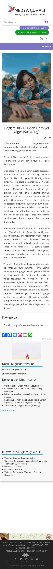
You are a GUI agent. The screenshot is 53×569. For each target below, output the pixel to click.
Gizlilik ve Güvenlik (18, 562)
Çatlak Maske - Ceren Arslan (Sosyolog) (22, 386)
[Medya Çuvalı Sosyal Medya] (15, 559)
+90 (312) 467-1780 (39, 545)
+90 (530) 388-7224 (26, 548)
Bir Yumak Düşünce (13, 469)
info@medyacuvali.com (15, 545)
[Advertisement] (23, 429)
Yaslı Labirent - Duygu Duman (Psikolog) (22, 405)
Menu (48, 47)
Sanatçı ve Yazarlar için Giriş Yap (33, 32)
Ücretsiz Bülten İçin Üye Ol (35, 28)
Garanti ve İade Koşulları (42, 562)
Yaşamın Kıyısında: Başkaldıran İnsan (20, 458)
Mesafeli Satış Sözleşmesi (29, 562)
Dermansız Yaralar (12, 466)
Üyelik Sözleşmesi (9, 562)
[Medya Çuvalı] (26, 10)
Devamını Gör (9, 410)
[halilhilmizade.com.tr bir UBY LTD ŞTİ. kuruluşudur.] (25, 554)
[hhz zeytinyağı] (26, 536)
